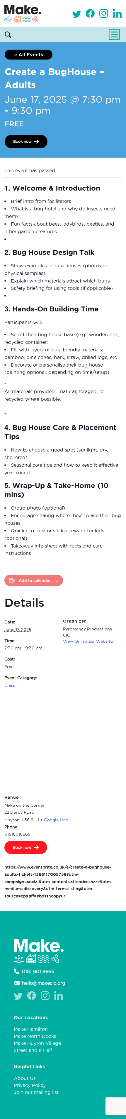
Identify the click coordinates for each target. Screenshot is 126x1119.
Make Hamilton (31, 1029)
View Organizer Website (88, 641)
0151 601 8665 (38, 971)
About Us (25, 1078)
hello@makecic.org (43, 983)
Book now (22, 141)
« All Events (28, 54)
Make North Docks (35, 1036)
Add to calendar (35, 580)
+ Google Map (54, 820)
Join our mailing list (36, 1092)
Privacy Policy (30, 1085)
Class (9, 685)
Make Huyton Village (37, 1043)
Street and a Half (33, 1050)
